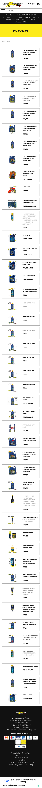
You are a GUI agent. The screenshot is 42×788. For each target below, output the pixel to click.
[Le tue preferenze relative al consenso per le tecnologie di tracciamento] (38, 786)
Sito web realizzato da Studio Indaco (21, 762)
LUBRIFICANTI (6, 41)
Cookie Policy (26, 753)
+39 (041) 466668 (22, 727)
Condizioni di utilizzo (21, 755)
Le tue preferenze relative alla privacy (23, 781)
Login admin (21, 760)
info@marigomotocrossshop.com (23, 730)
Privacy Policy (16, 753)
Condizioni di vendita (21, 758)
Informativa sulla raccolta (14, 785)
